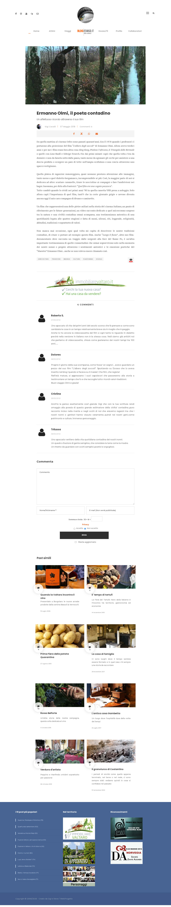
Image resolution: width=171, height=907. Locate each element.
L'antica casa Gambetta (106, 713)
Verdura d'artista (50, 769)
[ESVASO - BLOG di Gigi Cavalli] (85, 32)
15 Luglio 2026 (45, 611)
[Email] (38, 13)
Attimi (52, 31)
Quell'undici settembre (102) (27, 827)
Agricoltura (43, 259)
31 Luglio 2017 (96, 728)
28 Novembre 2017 (98, 672)
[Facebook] (16, 13)
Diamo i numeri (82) (25, 853)
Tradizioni (56, 259)
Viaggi (67, 31)
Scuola (99, 259)
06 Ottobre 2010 (46, 784)
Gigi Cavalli (50, 126)
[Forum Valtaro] (32, 13)
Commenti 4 (86, 126)
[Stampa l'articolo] (131, 260)
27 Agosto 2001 (45, 664)
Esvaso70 (103, 31)
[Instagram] (21, 13)
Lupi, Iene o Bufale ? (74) (26, 859)
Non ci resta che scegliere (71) (27, 879)
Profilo (119, 31)
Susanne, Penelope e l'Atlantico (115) (30, 820)
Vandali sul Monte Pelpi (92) (27, 833)
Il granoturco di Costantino (107, 769)
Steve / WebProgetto (63, 899)
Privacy (85, 524)
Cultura (76, 259)
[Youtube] (27, 13)
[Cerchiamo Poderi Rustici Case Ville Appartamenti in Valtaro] (85, 286)
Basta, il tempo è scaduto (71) (28, 873)
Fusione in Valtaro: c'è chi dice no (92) (30, 846)
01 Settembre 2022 (98, 790)
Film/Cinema (88, 259)
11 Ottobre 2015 (45, 728)
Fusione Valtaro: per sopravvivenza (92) (31, 840)
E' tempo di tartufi (102, 594)
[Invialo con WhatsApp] (89, 133)
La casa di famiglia (103, 654)
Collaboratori (135, 31)
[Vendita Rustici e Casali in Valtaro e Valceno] (79, 829)
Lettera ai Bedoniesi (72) (26, 866)
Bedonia (67, 259)
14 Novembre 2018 (98, 613)
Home (36, 31)
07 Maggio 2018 (67, 126)
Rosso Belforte (48, 713)
